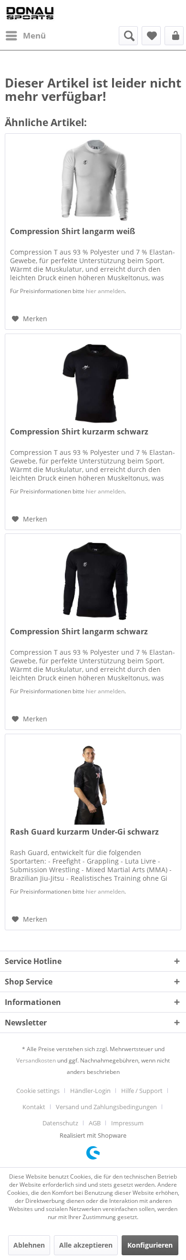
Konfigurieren (150, 1245)
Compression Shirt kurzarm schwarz (79, 432)
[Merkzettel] (151, 35)
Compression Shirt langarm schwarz (79, 632)
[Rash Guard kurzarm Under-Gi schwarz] (93, 782)
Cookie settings (38, 1090)
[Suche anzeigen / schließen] (128, 35)
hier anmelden (105, 291)
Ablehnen (29, 1245)
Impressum (127, 1123)
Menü (34, 35)
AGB (95, 1123)
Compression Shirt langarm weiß (72, 231)
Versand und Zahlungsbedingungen (106, 1106)
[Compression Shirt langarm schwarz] (93, 581)
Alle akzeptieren (86, 1245)
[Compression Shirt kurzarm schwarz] (93, 381)
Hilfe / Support (142, 1090)
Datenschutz (60, 1123)
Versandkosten (36, 1060)
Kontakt (33, 1106)
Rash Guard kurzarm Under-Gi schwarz (84, 832)
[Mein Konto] (174, 35)
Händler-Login (90, 1090)
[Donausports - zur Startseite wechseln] (30, 13)
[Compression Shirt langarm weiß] (93, 181)
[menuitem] (25, 35)
